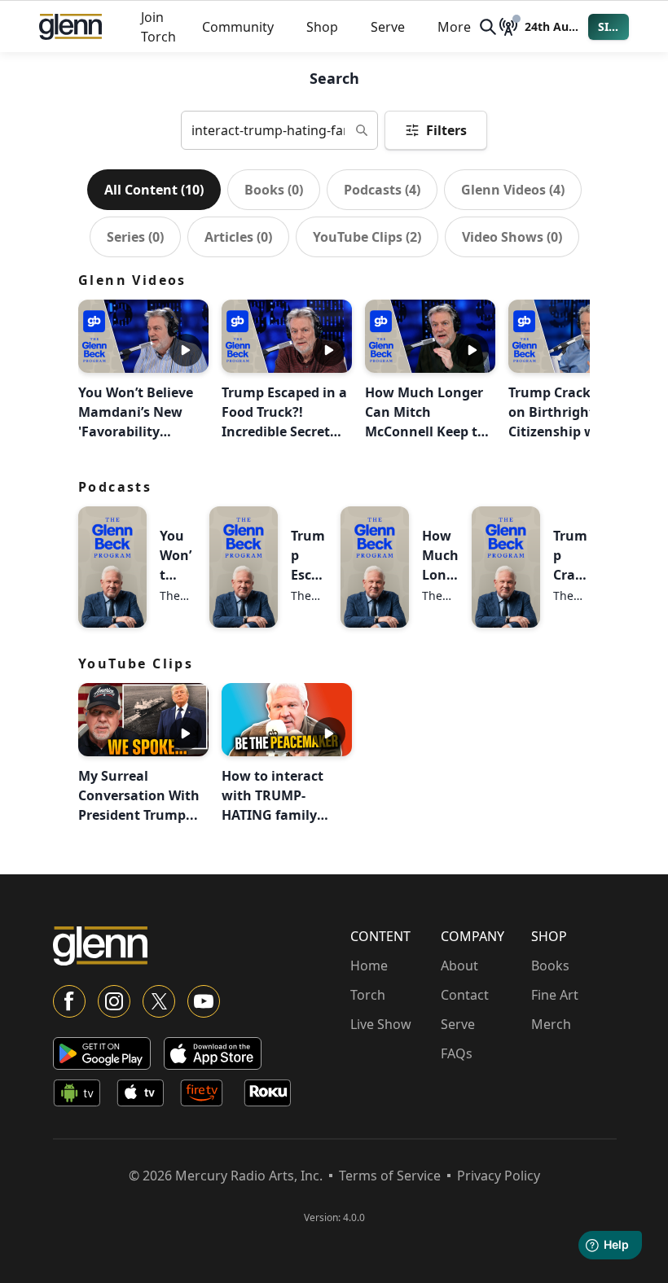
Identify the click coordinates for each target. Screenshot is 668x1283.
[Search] (488, 27)
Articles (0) (238, 237)
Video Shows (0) (512, 237)
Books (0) (273, 190)
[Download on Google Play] (102, 1053)
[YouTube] (203, 1001)
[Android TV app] (81, 1095)
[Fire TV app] (208, 1095)
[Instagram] (114, 1001)
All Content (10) (154, 190)
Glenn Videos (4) (513, 190)
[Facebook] (69, 1001)
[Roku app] (272, 1095)
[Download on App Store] (212, 1053)
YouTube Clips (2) (367, 237)
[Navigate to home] (70, 27)
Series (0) (135, 237)
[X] (159, 1001)
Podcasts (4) (382, 190)
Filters (446, 130)
